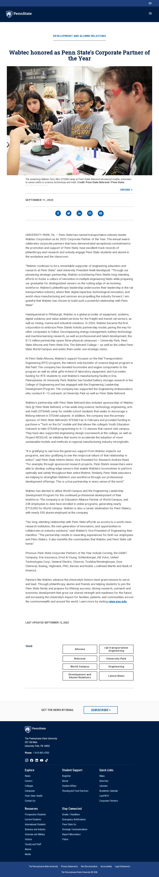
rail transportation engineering (116, 649)
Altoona (80, 649)
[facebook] (58, 214)
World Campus (79, 666)
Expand (125, 189)
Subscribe (99, 710)
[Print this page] (101, 213)
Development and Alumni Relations (79, 35)
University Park (116, 658)
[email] (90, 214)
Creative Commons (36, 185)
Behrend (79, 658)
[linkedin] (79, 214)
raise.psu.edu (118, 601)
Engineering (116, 666)
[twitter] (68, 214)
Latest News (116, 675)
